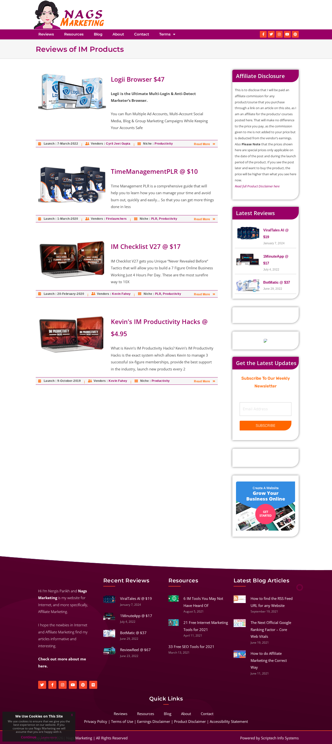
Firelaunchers (116, 218)
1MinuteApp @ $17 (136, 615)
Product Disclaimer (190, 721)
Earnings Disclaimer (153, 721)
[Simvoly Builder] (265, 506)
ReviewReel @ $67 (135, 649)
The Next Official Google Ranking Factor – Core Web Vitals (271, 629)
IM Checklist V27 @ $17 (146, 246)
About (118, 34)
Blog (98, 34)
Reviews (46, 34)
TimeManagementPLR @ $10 (154, 171)
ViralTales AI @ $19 (136, 598)
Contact (141, 34)
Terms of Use (122, 721)
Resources (74, 34)
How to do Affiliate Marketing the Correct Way (269, 660)
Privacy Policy (95, 721)
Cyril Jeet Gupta (118, 143)
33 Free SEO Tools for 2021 (191, 646)
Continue (28, 737)
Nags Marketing (79, 737)
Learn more (49, 737)
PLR (154, 218)
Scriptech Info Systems (280, 737)
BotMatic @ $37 (276, 282)
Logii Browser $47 (138, 79)
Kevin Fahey (121, 294)
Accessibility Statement (229, 721)
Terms (165, 34)
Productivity (164, 143)
